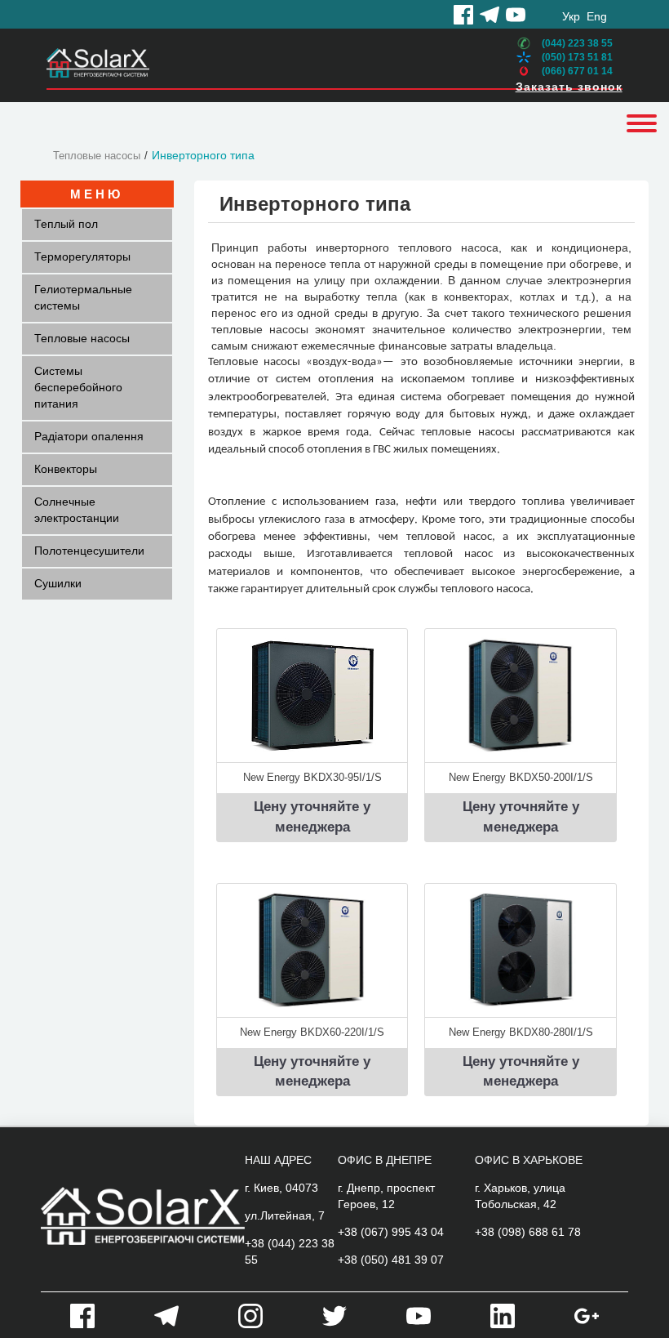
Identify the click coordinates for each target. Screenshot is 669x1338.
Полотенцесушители (89, 550)
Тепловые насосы (96, 155)
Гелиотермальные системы (83, 297)
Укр (571, 16)
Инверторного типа (203, 155)
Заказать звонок (569, 86)
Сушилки (58, 583)
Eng (597, 16)
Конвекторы (65, 468)
